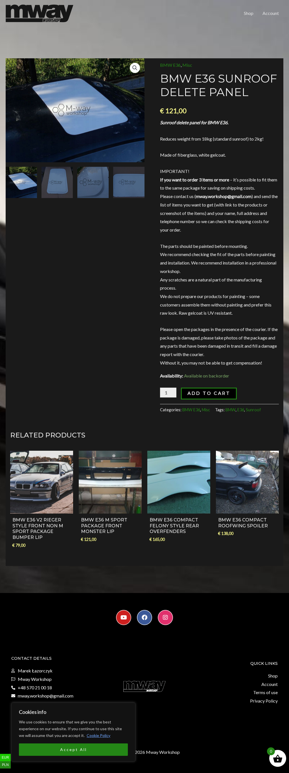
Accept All (73, 749)
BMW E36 (170, 65)
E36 (240, 409)
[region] (73, 732)
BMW (230, 409)
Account (270, 13)
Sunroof (253, 409)
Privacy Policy (264, 700)
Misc (187, 65)
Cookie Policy (98, 735)
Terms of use (265, 692)
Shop (248, 13)
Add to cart (208, 393)
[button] (135, 68)
